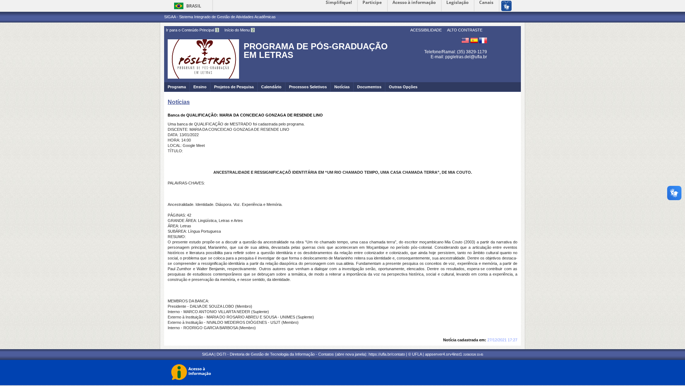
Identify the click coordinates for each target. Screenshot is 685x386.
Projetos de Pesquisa (234, 87)
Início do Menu (239, 30)
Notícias (342, 87)
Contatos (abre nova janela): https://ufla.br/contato (361, 354)
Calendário (271, 87)
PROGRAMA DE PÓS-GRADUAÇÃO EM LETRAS (316, 50)
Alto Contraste (464, 30)
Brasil (193, 6)
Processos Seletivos (308, 87)
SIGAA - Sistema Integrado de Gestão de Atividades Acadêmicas (220, 17)
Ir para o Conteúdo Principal (192, 30)
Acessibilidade (426, 30)
